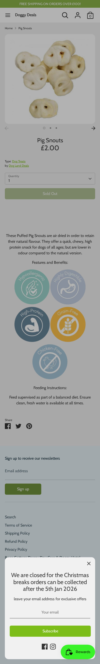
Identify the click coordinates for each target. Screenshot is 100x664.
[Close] (88, 563)
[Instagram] (53, 647)
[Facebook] (45, 647)
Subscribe (50, 631)
